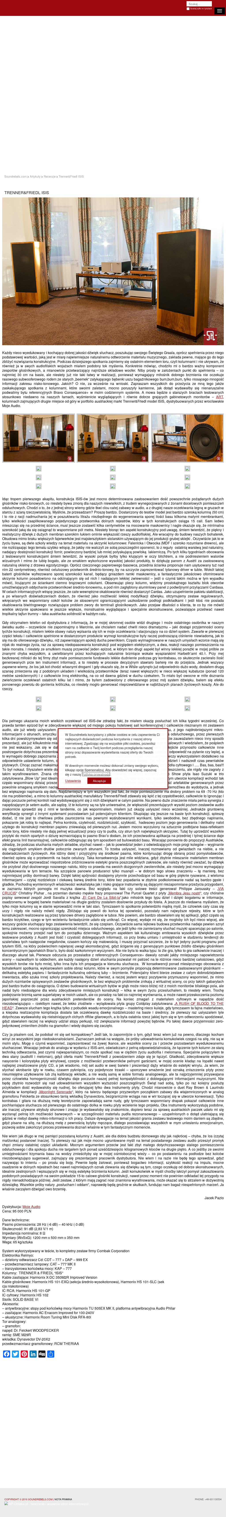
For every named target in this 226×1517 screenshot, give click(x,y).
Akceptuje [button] (99, 780)
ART (219, 396)
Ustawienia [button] (73, 780)
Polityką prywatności (96, 774)
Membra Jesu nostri (184, 893)
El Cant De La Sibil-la (101, 897)
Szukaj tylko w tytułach (201, 8)
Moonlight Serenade (56, 1091)
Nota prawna (63, 1499)
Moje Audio (31, 1206)
